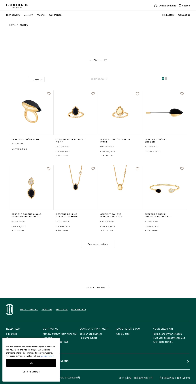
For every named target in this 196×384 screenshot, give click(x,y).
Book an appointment (91, 333)
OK (31, 363)
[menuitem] (184, 5)
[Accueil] (9, 309)
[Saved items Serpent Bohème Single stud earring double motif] (49, 169)
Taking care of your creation (167, 333)
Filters (34, 79)
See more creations (98, 244)
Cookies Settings (31, 371)
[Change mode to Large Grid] (166, 79)
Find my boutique (88, 337)
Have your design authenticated (169, 337)
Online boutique (167, 5)
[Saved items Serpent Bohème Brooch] (182, 94)
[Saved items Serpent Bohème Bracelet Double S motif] (182, 169)
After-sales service (163, 341)
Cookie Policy (47, 355)
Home (12, 24)
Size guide (11, 333)
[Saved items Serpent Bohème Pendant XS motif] (93, 169)
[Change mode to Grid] (163, 79)
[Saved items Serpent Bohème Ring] (49, 94)
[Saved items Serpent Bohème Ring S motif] (93, 94)
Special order (123, 333)
